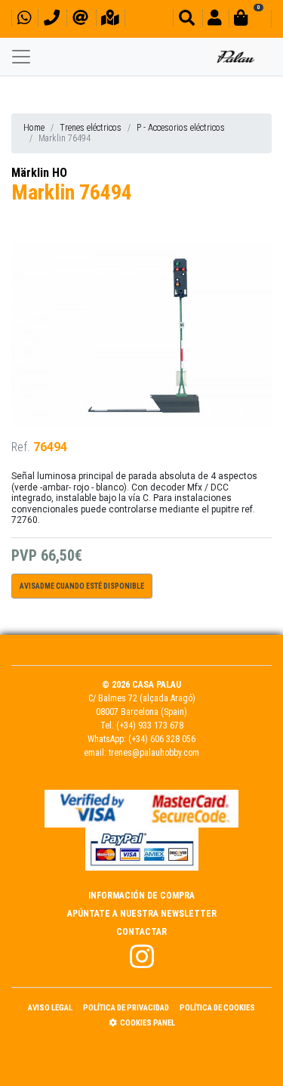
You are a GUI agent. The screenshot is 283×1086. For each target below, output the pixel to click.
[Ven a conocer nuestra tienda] (110, 20)
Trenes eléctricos (91, 127)
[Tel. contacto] (52, 20)
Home (34, 127)
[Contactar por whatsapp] (24, 20)
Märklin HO (39, 173)
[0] (250, 20)
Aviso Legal (50, 1008)
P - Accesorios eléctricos (181, 127)
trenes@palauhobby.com (154, 752)
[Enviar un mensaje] (80, 20)
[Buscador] (187, 20)
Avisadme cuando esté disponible (82, 586)
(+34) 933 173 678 (149, 725)
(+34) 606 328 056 (161, 739)
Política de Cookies (217, 1008)
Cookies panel (147, 1023)
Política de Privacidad (126, 1008)
